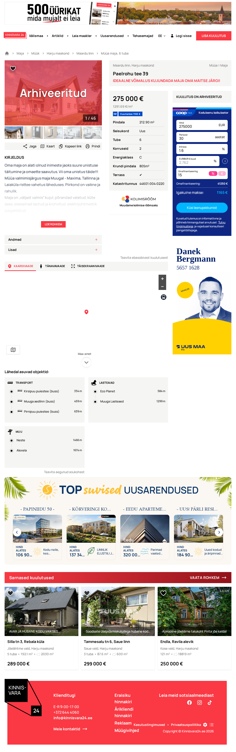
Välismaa (36, 35)
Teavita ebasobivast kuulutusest (144, 257)
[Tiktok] (210, 702)
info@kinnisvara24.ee (72, 717)
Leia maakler (82, 35)
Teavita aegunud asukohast (64, 472)
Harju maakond (58, 53)
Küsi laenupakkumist (202, 207)
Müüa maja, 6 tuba (115, 53)
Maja (20, 53)
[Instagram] (199, 702)
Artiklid (57, 35)
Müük (35, 53)
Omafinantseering (188, 171)
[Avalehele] (7, 53)
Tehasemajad (143, 35)
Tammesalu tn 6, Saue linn (107, 641)
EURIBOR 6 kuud (187, 158)
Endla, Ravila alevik (177, 641)
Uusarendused (112, 35)
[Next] (219, 532)
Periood (183, 134)
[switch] (13, 68)
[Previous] (17, 532)
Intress (182, 146)
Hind (181, 122)
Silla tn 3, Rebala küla (25, 641)
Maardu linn (85, 53)
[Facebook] (189, 702)
